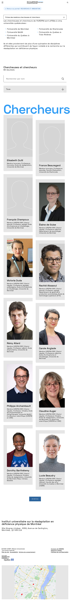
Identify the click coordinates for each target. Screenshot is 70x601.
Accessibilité (14, 552)
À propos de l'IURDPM (57, 549)
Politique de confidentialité (59, 552)
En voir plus (35, 499)
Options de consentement (27, 552)
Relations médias (56, 550)
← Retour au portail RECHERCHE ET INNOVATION (22, 9)
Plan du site (5, 552)
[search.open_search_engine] (67, 2)
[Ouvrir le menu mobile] (2, 2)
